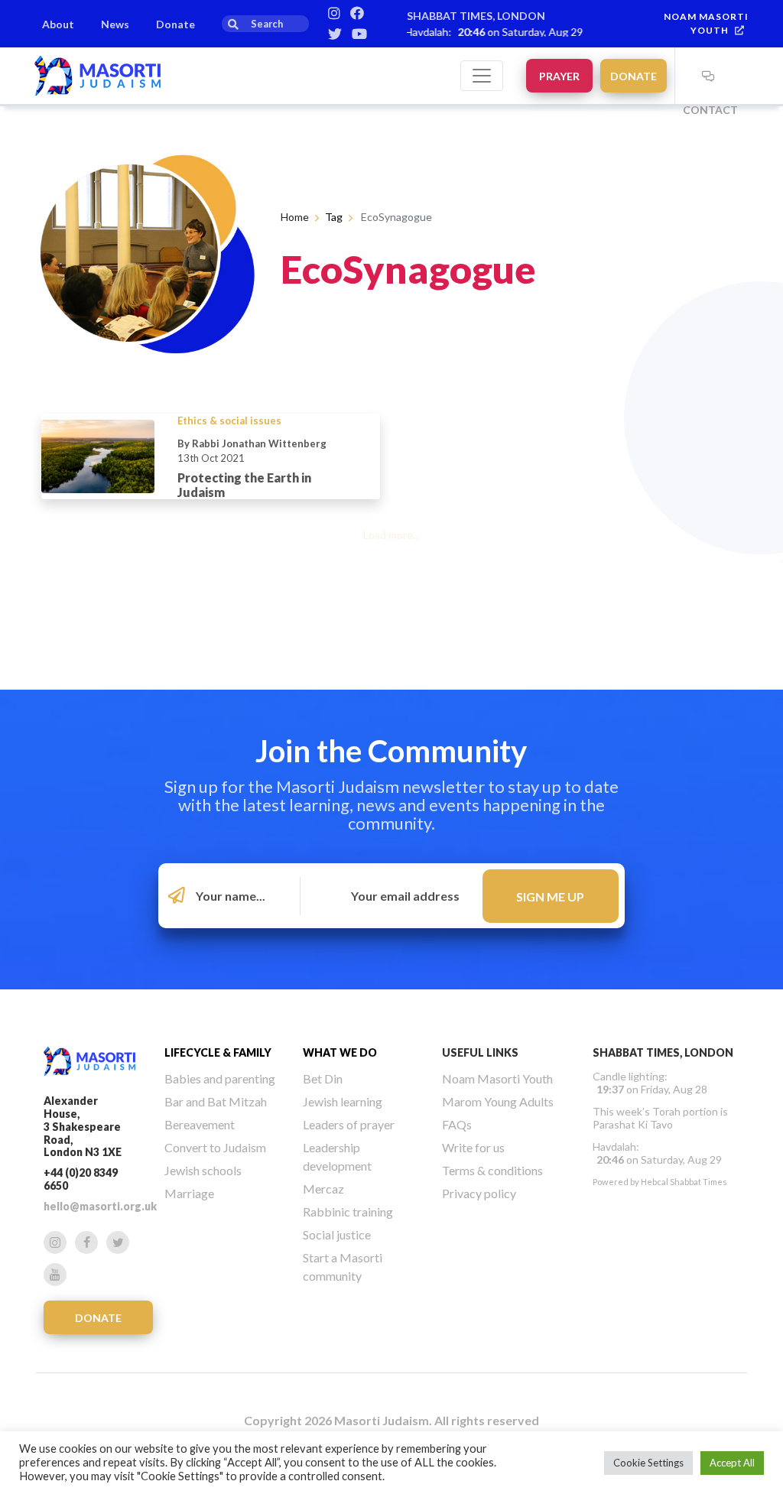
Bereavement (199, 1124)
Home (295, 216)
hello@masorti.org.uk (100, 1206)
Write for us (473, 1147)
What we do (340, 1052)
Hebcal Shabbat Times (684, 1182)
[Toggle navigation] (481, 75)
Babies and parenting (219, 1078)
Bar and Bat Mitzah (215, 1101)
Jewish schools (203, 1170)
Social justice (337, 1234)
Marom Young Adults (498, 1101)
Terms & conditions (492, 1170)
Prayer (559, 76)
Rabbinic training (348, 1211)
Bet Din (323, 1078)
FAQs (457, 1124)
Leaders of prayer (349, 1124)
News (115, 24)
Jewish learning (342, 1101)
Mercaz (323, 1188)
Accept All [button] (732, 1463)
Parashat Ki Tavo (633, 1124)
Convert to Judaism (215, 1147)
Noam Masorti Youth (497, 1078)
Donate (175, 24)
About (58, 24)
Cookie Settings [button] (648, 1463)
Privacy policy (479, 1193)
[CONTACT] (708, 76)
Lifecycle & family (217, 1052)
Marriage (189, 1193)
